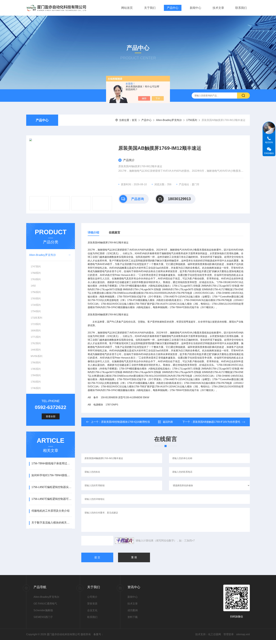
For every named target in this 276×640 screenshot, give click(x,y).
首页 (134, 120)
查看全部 (50, 416)
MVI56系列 (36, 356)
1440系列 (36, 349)
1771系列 (36, 337)
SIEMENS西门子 (43, 617)
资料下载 (132, 617)
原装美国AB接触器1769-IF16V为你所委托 (216, 421)
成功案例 (132, 610)
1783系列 (36, 381)
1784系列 (36, 375)
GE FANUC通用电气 (45, 603)
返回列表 (168, 421)
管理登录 (228, 634)
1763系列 (36, 279)
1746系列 (36, 388)
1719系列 (36, 324)
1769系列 (36, 298)
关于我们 (150, 7)
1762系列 (36, 343)
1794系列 (36, 311)
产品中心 (172, 7)
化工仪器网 (214, 634)
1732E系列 (36, 317)
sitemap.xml (243, 634)
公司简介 (92, 597)
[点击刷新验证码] (124, 540)
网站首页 (127, 7)
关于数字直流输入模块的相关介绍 (51, 522)
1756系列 (191, 120)
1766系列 (36, 362)
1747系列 (36, 266)
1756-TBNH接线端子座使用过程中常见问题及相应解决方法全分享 (51, 463)
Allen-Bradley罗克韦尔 (169, 120)
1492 (33, 285)
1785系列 (36, 369)
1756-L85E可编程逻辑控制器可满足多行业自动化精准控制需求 (51, 498)
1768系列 (36, 273)
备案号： (98, 634)
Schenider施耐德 (43, 610)
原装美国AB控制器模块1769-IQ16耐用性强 (125, 421)
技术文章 (218, 7)
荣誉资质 (92, 603)
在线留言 (114, 232)
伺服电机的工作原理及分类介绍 (50, 510)
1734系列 (36, 305)
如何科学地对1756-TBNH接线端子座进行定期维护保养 (51, 475)
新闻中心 (195, 7)
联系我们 (241, 7)
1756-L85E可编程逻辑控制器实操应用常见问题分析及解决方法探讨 (51, 487)
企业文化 (92, 610)
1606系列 (36, 330)
